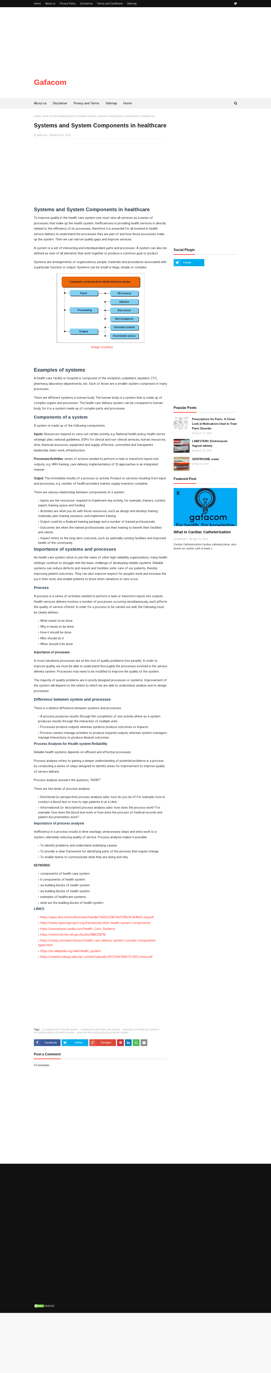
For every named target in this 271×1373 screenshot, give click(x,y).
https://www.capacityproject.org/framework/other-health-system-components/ (95, 923)
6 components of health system (60, 1029)
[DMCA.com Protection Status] (44, 1307)
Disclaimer (86, 3)
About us (50, 3)
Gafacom (50, 82)
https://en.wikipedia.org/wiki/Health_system (70, 951)
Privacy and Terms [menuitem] (86, 103)
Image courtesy (101, 347)
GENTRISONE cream (205, 459)
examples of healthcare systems (140, 1029)
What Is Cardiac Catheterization (202, 532)
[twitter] (235, 3)
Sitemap (132, 3)
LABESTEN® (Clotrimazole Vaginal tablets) (209, 443)
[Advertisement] (127, 36)
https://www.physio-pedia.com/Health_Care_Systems (77, 929)
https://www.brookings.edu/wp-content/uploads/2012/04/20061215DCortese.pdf (96, 957)
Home (37, 3)
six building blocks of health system (54, 1032)
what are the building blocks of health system (69, 116)
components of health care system (100, 1029)
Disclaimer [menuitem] (60, 103)
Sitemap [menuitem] (111, 103)
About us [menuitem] (40, 103)
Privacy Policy (68, 3)
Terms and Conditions (110, 3)
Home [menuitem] (127, 103)
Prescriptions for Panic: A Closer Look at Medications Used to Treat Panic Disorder (214, 424)
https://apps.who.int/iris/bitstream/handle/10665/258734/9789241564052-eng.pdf (97, 917)
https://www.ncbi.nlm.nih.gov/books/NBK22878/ (73, 934)
